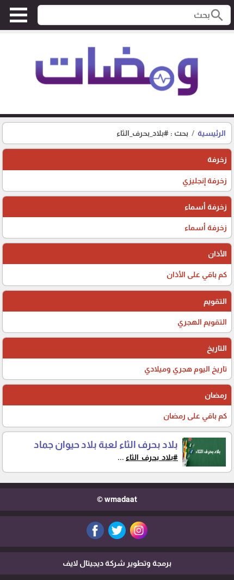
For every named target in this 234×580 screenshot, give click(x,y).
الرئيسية (212, 133)
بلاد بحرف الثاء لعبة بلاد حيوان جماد (106, 444)
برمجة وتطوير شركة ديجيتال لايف (117, 563)
